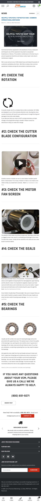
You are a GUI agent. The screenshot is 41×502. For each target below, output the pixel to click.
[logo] (20, 6)
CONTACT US (27, 416)
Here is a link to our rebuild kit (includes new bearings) (16, 367)
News (4, 13)
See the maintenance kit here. (13, 289)
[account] (34, 6)
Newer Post (9, 403)
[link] (3, 456)
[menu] (2, 6)
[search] (7, 6)
